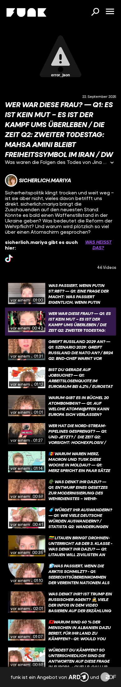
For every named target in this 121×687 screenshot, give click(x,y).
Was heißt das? (98, 245)
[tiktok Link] (9, 258)
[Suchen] (95, 12)
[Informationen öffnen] (112, 163)
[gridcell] (60, 293)
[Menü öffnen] (110, 12)
